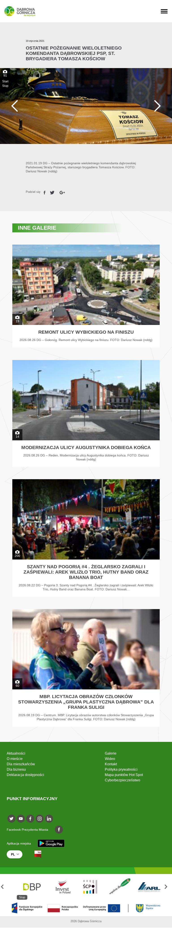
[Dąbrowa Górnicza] (19, 11)
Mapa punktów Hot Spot (124, 775)
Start (5, 81)
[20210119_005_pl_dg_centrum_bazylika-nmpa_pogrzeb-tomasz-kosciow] (86, 106)
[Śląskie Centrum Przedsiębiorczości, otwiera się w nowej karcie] (60, 887)
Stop (5, 85)
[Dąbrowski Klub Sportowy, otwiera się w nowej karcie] (149, 887)
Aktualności (16, 753)
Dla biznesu (16, 769)
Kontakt (111, 764)
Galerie (110, 753)
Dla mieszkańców (21, 764)
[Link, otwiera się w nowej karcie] (44, 192)
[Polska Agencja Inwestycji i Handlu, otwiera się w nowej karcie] (31, 887)
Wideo (110, 759)
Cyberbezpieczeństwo (122, 780)
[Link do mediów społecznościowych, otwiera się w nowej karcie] (11, 819)
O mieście (15, 759)
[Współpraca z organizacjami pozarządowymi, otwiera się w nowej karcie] (90, 887)
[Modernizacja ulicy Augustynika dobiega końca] (86, 413)
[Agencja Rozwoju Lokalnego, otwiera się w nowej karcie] (119, 887)
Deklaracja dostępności (25, 775)
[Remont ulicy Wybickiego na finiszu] (86, 296)
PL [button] (13, 854)
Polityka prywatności (121, 769)
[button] (4, 887)
